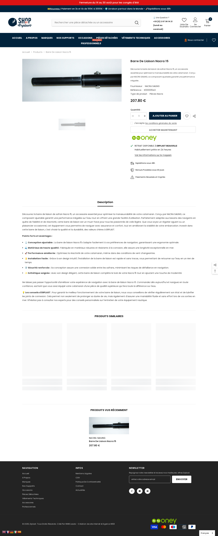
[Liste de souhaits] (214, 40)
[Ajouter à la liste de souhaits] (187, 116)
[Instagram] (140, 491)
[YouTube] (147, 491)
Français (205, 533)
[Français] (8, 531)
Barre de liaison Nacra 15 (102, 441)
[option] (72, 80)
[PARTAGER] (193, 116)
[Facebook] (132, 491)
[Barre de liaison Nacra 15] (109, 425)
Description (105, 202)
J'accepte (139, 123)
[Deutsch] (12, 531)
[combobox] (92, 22)
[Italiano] (16, 531)
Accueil (26, 52)
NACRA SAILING (152, 86)
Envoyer (181, 479)
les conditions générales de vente (161, 123)
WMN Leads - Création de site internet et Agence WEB (90, 524)
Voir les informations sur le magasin (153, 155)
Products (37, 52)
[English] (4, 531)
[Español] (20, 531)
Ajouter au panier (165, 115)
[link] (42, 383)
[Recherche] (96, 22)
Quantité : (136, 109)
